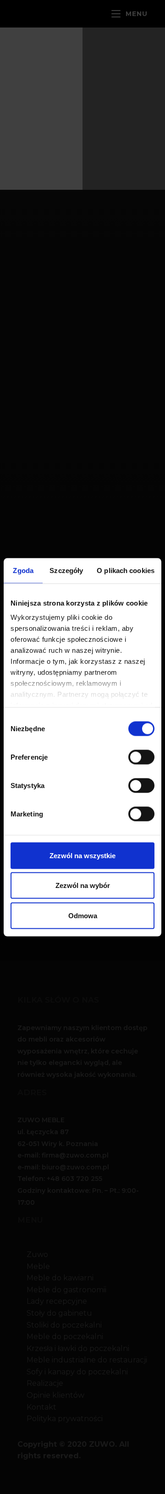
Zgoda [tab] (23, 570)
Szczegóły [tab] (66, 570)
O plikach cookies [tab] (125, 570)
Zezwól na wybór (82, 885)
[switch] (139, 755)
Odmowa (82, 915)
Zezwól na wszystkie (83, 855)
